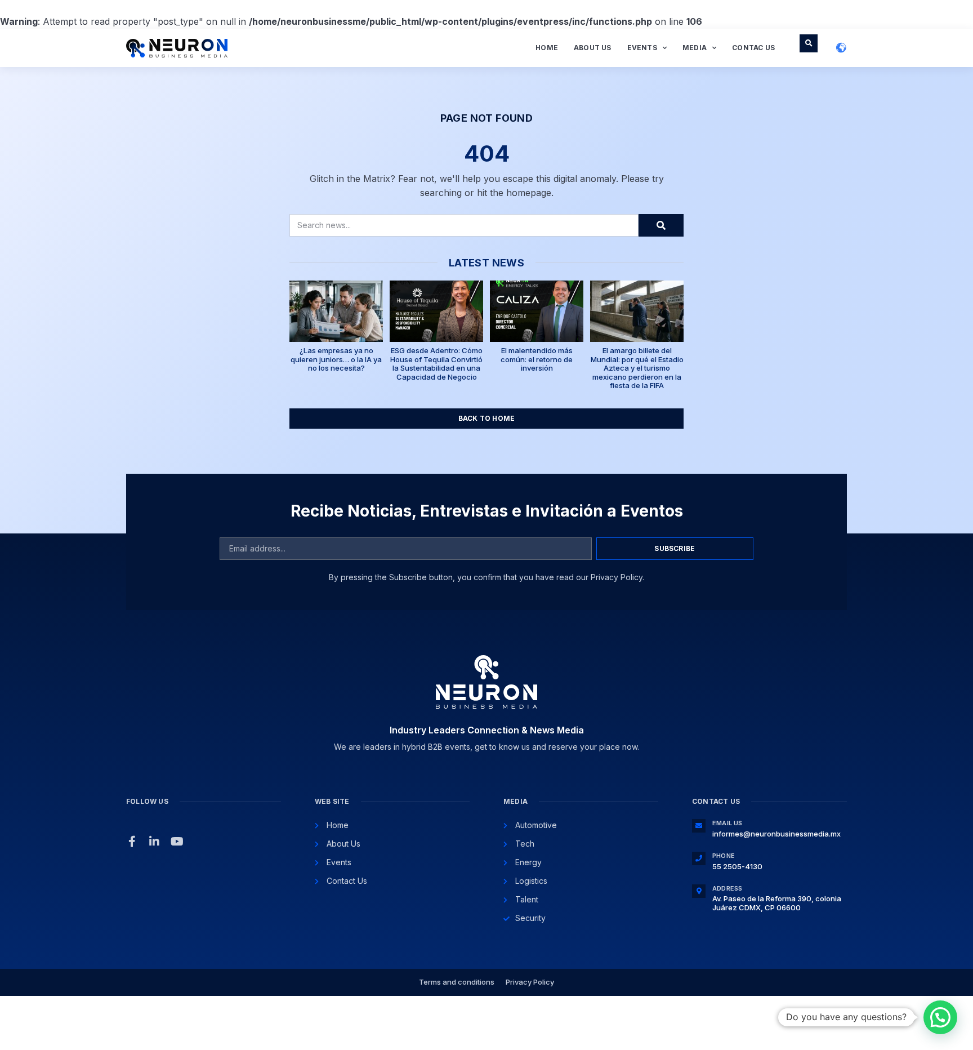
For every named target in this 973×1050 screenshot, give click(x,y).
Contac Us (753, 47)
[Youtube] (176, 841)
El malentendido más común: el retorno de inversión (537, 359)
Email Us (727, 823)
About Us (593, 47)
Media (694, 47)
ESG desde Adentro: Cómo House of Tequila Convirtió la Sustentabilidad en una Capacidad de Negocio (436, 363)
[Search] (661, 225)
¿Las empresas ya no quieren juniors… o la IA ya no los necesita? (336, 359)
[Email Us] (699, 826)
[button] (809, 43)
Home (546, 47)
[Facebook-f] (131, 841)
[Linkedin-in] (154, 841)
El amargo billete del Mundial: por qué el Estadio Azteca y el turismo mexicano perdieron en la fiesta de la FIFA (637, 368)
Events (642, 47)
